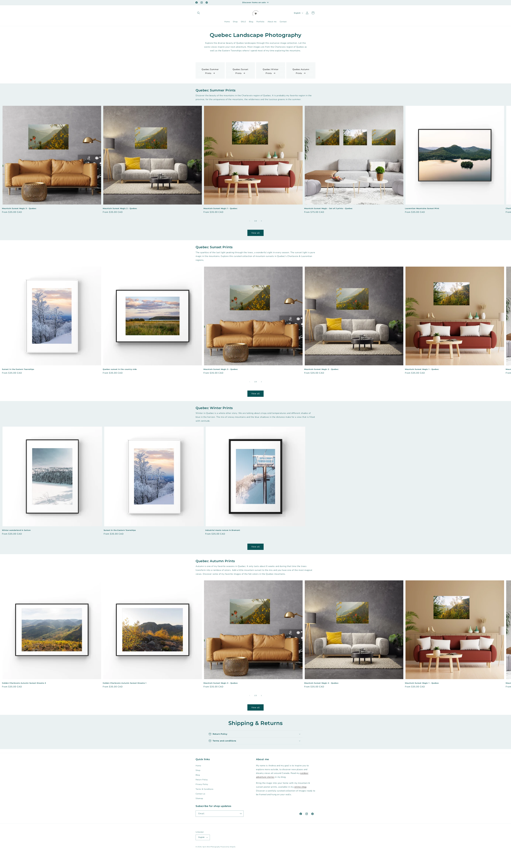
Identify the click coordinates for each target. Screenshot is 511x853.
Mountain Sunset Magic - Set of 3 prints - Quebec (328, 208)
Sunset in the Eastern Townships (18, 369)
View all (255, 233)
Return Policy (202, 779)
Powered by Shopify (228, 847)
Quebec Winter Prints (271, 71)
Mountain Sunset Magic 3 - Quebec (19, 208)
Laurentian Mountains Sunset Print (422, 208)
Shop (198, 770)
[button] (198, 13)
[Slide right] (261, 221)
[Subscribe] (240, 813)
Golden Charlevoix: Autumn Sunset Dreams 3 (24, 683)
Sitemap (199, 798)
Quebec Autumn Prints (300, 71)
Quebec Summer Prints (210, 71)
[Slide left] (250, 221)
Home (198, 765)
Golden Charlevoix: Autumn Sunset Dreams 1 (124, 683)
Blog (198, 775)
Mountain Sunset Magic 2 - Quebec (120, 208)
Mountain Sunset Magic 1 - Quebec (220, 208)
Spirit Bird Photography (211, 847)
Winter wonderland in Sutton (16, 530)
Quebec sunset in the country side (120, 369)
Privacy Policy (202, 784)
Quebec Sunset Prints (240, 71)
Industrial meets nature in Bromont (222, 530)
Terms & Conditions (204, 789)
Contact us (200, 793)
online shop (300, 786)
